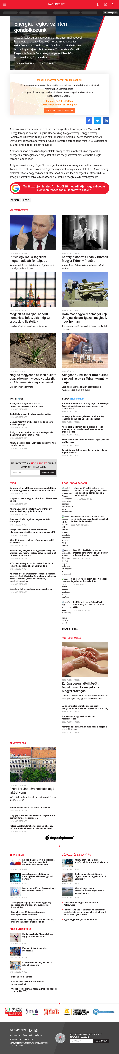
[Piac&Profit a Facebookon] (30, 1029)
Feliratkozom (48, 472)
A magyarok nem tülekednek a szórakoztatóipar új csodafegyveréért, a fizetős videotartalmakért (33, 489)
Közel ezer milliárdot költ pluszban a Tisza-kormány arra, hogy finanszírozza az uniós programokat (83, 429)
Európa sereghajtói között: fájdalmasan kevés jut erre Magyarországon (81, 687)
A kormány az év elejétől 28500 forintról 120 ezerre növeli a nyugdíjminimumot (31, 510)
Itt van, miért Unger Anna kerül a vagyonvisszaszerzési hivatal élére (27, 404)
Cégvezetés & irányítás (76, 854)
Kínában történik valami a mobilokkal (34, 949)
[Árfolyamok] (105, 4)
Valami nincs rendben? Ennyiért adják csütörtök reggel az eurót (33, 444)
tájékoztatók (29, 1043)
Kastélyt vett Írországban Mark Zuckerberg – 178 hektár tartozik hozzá (88, 604)
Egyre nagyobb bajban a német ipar (80, 919)
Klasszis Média (16, 1046)
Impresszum (15, 1036)
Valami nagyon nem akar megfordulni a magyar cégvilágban (92, 861)
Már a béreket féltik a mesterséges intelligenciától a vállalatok (28, 913)
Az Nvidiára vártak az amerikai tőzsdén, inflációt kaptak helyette (85, 451)
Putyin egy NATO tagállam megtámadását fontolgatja (29, 259)
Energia (15, 200)
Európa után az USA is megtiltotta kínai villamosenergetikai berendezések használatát (32, 531)
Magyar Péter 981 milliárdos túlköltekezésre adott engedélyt (31, 423)
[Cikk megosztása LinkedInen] (106, 120)
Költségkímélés (71, 638)
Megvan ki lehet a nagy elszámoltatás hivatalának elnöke (33, 499)
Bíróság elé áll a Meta (21, 977)
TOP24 (16, 398)
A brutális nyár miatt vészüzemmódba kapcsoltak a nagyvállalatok (89, 890)
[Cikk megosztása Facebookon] (89, 120)
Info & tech (17, 854)
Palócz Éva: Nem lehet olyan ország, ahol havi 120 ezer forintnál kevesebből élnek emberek (32, 827)
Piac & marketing (20, 929)
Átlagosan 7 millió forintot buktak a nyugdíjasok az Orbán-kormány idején (85, 378)
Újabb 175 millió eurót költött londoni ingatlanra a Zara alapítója (89, 580)
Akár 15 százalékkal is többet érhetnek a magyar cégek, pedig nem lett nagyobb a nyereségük (90, 552)
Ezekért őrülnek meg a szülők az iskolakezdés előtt (37, 963)
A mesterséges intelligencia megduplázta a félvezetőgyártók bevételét (38, 876)
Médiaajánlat (35, 1036)
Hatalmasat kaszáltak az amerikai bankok (30, 807)
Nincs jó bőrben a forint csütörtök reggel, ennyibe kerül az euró (85, 441)
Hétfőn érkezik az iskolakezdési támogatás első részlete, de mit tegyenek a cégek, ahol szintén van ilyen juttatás (85, 912)
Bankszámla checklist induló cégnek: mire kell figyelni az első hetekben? (90, 876)
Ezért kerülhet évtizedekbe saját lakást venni (31, 589)
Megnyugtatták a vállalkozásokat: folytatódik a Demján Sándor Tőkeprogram (32, 816)
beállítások (42, 1043)
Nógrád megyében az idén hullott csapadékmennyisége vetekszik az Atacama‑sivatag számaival (33, 378)
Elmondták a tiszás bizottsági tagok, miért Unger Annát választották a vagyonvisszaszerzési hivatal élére (85, 406)
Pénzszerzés (18, 743)
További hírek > (70, 629)
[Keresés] (112, 4)
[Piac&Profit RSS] (36, 1029)
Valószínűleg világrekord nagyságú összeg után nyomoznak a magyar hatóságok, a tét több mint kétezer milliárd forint (33, 553)
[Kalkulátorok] (98, 4)
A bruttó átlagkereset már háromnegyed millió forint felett (32, 541)
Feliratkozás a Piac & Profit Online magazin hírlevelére (86, 1035)
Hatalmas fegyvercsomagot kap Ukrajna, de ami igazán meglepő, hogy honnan (84, 317)
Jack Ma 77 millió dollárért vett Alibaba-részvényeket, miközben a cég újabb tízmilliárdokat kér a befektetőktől (91, 492)
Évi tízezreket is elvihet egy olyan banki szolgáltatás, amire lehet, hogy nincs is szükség (85, 707)
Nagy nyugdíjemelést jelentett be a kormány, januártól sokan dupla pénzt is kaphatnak (83, 417)
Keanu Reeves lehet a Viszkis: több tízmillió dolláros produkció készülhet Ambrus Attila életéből (89, 519)
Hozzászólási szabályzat (22, 1039)
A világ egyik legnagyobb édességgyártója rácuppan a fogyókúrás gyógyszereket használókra (31, 905)
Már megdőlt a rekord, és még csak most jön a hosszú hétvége (84, 728)
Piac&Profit (48, 63)
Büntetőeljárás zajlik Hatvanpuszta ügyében (31, 414)
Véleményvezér (19, 210)
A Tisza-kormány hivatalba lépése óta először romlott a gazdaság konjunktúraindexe (32, 564)
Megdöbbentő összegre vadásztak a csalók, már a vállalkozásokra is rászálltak (32, 920)
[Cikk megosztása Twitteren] (97, 120)
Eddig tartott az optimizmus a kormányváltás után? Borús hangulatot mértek (31, 433)
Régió (26, 200)
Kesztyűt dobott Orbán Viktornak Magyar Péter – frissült (85, 259)
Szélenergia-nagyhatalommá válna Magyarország (78, 717)
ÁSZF (25, 1036)
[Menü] (4, 4)
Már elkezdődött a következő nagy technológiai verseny (39, 889)
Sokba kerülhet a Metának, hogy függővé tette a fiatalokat (37, 935)
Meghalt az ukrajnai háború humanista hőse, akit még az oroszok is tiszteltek (30, 317)
